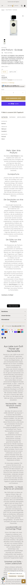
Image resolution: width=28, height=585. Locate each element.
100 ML (5, 72)
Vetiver (3, 139)
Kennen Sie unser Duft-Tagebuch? (13, 1)
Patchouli (3, 136)
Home (2, 9)
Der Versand (10, 79)
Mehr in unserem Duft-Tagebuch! (12, 112)
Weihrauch (3, 129)
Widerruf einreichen (13, 305)
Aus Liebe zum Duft (16, 326)
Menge (2, 89)
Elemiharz (3, 123)
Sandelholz (4, 131)
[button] (2, 5)
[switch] (3, 583)
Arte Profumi (3, 47)
